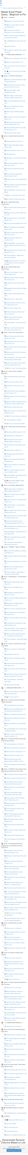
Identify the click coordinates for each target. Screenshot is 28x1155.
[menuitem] (1, 3)
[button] (1, 1)
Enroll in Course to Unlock (14, 1150)
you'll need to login (20, 1148)
